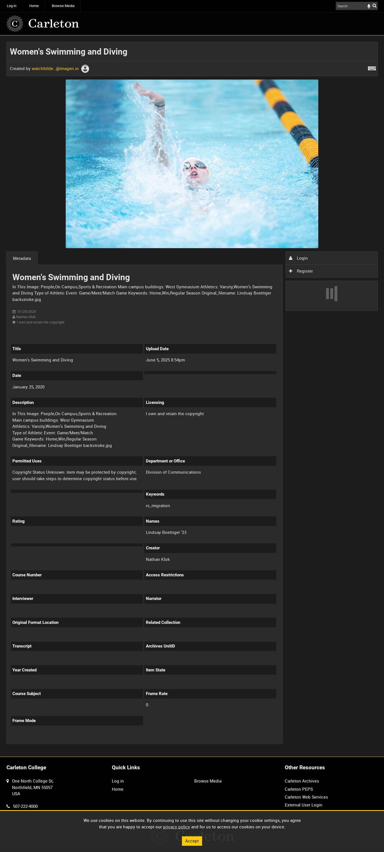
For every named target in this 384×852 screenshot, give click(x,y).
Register (304, 271)
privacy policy (176, 826)
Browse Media (63, 5)
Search (374, 5)
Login (302, 258)
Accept (192, 841)
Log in (11, 5)
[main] (192, 396)
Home (34, 5)
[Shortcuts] (372, 67)
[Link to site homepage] (42, 23)
